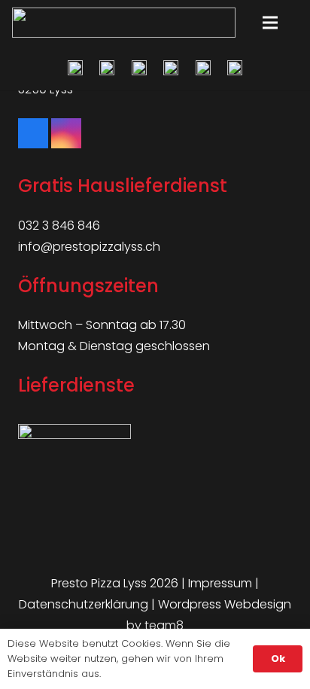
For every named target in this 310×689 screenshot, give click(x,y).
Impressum (220, 583)
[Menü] (270, 22)
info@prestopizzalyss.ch (89, 246)
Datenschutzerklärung (83, 604)
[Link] (124, 23)
